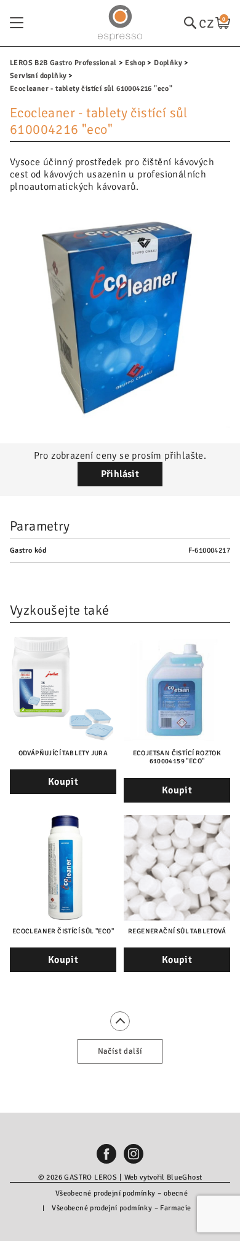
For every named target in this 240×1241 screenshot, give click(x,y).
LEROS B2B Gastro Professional (63, 63)
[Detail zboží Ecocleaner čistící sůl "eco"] (63, 868)
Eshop (135, 63)
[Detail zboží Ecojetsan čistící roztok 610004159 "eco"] (177, 690)
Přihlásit (120, 474)
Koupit (63, 782)
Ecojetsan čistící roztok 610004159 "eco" (177, 757)
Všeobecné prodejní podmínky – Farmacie (121, 1208)
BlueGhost (184, 1177)
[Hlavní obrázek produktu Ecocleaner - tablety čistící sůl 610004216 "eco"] (120, 317)
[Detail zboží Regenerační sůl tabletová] (177, 868)
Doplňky (168, 63)
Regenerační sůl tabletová (177, 931)
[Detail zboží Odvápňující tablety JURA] (63, 690)
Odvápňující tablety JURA (63, 753)
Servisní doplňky (38, 75)
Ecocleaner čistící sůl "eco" (63, 931)
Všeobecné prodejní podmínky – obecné (121, 1193)
